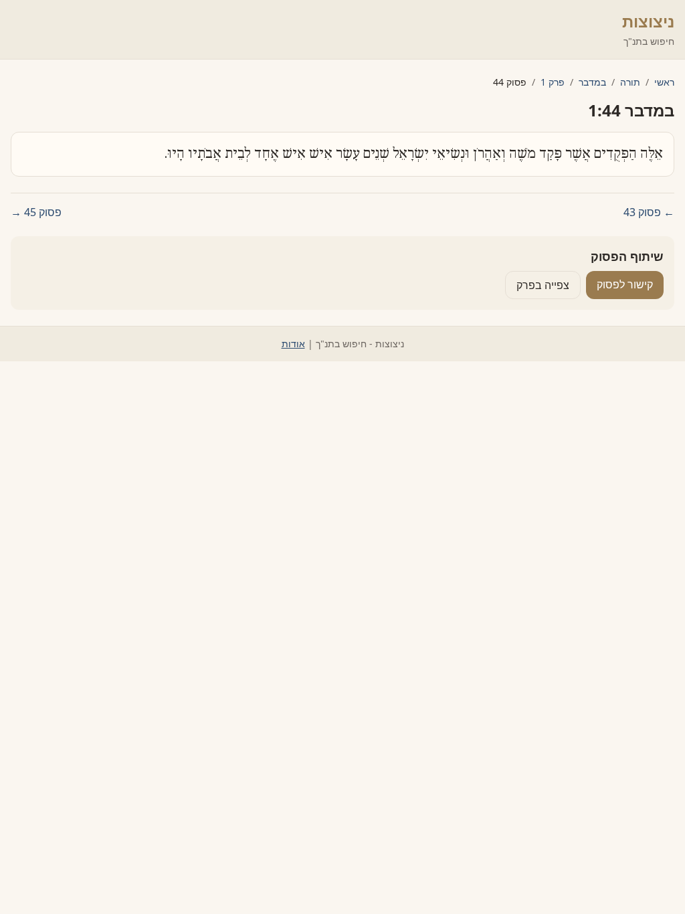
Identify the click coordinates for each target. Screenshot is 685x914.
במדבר (592, 82)
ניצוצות (648, 21)
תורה (630, 82)
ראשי (664, 82)
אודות (293, 343)
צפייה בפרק (542, 285)
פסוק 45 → (36, 212)
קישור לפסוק (625, 284)
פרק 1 (553, 82)
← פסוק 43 (648, 212)
